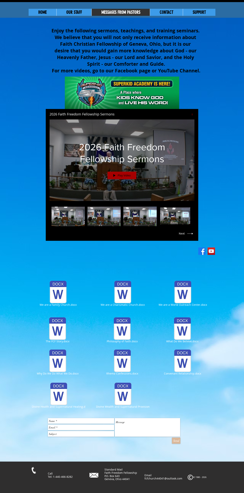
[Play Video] (68, 216)
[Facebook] (202, 251)
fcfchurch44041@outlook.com (163, 478)
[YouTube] (211, 251)
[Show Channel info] (190, 114)
